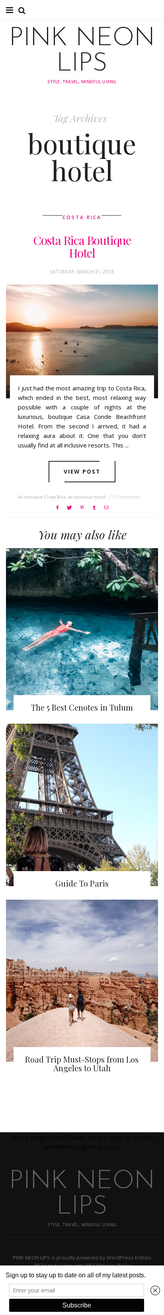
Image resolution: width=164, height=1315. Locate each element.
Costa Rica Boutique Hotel (82, 246)
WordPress (120, 1257)
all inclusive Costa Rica (42, 497)
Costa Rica (82, 217)
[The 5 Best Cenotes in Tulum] (82, 629)
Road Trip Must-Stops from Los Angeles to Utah (82, 1063)
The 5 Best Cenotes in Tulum (82, 707)
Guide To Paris (82, 883)
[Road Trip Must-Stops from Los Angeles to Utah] (82, 981)
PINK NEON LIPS (82, 51)
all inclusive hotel (86, 497)
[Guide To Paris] (82, 805)
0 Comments (127, 497)
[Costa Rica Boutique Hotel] (82, 341)
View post (82, 471)
